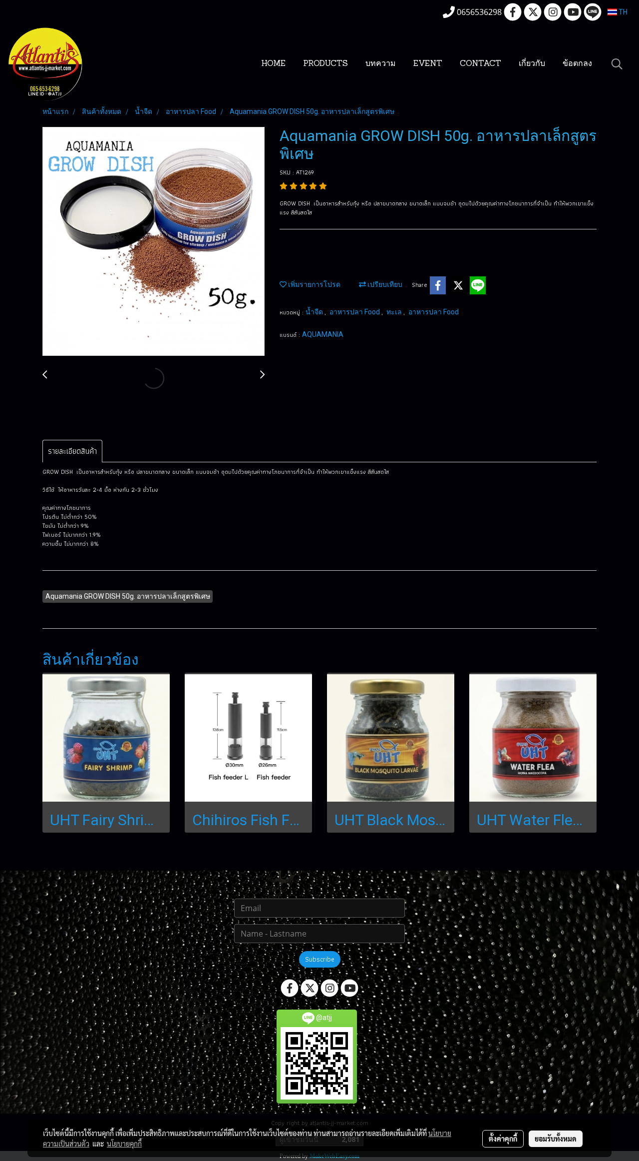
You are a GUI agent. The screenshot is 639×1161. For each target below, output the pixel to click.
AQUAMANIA (322, 334)
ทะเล (394, 312)
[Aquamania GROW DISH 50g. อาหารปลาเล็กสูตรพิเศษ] (153, 241)
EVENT (427, 64)
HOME (273, 64)
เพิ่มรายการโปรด (313, 284)
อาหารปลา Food (355, 312)
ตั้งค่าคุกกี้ (503, 1138)
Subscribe (319, 959)
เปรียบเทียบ (384, 284)
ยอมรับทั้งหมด (556, 1138)
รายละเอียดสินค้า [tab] (72, 451)
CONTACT (480, 64)
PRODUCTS (325, 64)
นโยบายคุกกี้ (124, 1143)
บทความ (380, 64)
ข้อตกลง (577, 64)
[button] (617, 63)
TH (622, 12)
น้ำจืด (315, 312)
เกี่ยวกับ (532, 64)
